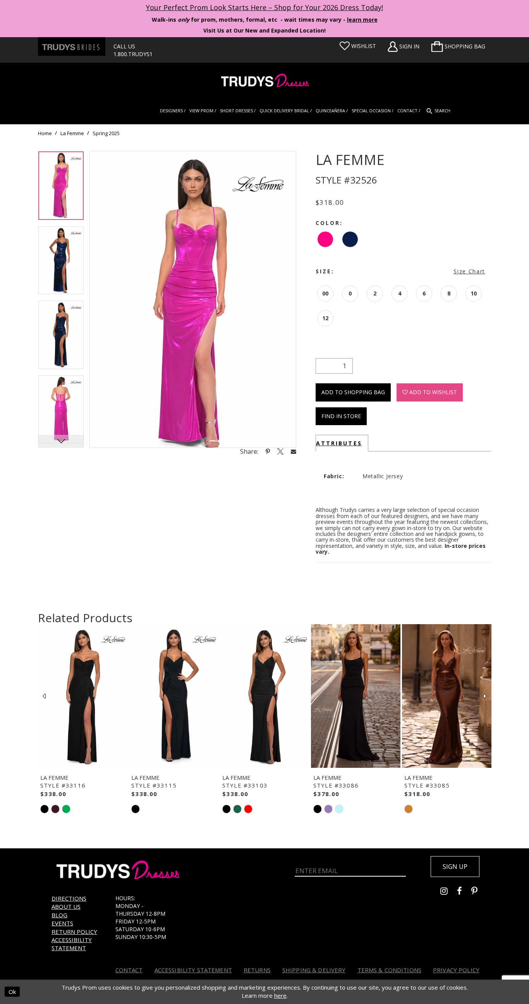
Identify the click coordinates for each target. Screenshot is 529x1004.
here (280, 995)
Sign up (455, 866)
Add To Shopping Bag (353, 392)
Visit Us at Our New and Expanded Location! (264, 30)
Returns (257, 970)
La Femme (72, 133)
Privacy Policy (456, 970)
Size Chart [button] (469, 271)
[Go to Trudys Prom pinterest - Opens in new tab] (478, 892)
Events (62, 923)
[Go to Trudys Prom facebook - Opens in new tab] (464, 892)
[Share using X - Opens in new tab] (280, 451)
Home (45, 133)
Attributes (339, 443)
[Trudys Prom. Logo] (264, 81)
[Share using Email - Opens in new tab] (293, 451)
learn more (362, 19)
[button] (458, 46)
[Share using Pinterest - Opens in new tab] (268, 451)
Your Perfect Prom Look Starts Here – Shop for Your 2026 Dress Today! (264, 7)
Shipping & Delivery (314, 970)
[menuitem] (458, 46)
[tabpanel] (61, 188)
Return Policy (74, 931)
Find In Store (341, 416)
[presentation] (82, 696)
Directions (69, 898)
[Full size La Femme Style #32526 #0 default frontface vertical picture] (193, 299)
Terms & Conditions (389, 970)
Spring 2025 (106, 133)
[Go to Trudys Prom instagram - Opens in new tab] (448, 892)
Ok (12, 991)
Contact (129, 970)
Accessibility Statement (72, 944)
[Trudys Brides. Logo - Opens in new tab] (71, 46)
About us (66, 906)
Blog (59, 915)
